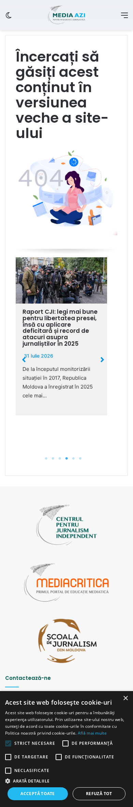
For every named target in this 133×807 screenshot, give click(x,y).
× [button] (125, 698)
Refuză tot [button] (99, 793)
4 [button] (66, 458)
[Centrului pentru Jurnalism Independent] (66, 15)
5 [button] (73, 458)
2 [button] (52, 458)
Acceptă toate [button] (37, 793)
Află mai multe (92, 733)
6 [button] (80, 458)
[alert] (66, 749)
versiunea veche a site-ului (62, 118)
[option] (61, 336)
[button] (23, 359)
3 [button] (59, 458)
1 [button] (46, 458)
